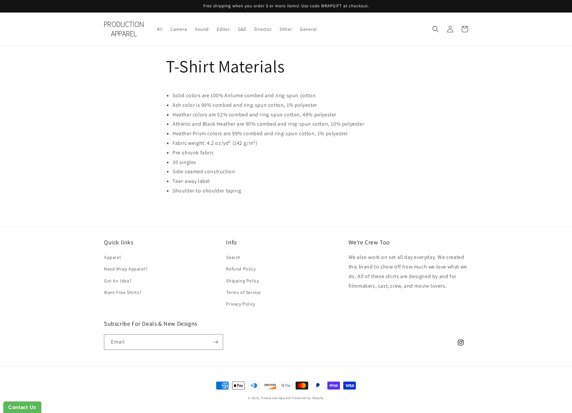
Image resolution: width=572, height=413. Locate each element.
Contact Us (22, 407)
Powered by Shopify (308, 398)
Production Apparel (276, 398)
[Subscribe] (215, 342)
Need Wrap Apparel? (126, 269)
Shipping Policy (242, 281)
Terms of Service (243, 292)
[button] (435, 29)
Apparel (112, 257)
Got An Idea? (117, 281)
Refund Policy (241, 269)
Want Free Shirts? (122, 292)
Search (233, 257)
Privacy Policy (240, 304)
